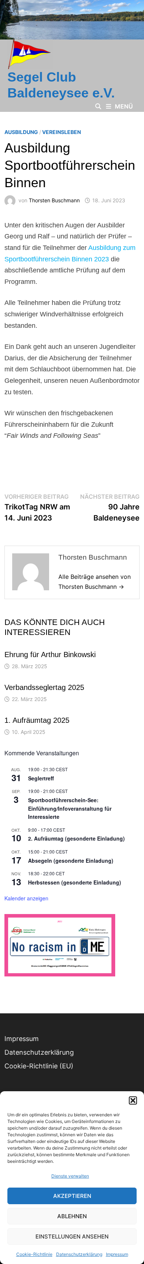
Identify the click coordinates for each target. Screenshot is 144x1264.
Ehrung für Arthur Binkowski (50, 654)
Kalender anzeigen (26, 898)
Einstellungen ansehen (72, 1236)
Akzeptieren (72, 1195)
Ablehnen (72, 1216)
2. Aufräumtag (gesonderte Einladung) (76, 838)
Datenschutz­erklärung (79, 1254)
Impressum (117, 1254)
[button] (133, 1100)
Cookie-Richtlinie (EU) (38, 1066)
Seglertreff (41, 778)
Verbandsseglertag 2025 (44, 687)
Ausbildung (21, 132)
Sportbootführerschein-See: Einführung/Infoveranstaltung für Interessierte (70, 808)
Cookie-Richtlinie (34, 1254)
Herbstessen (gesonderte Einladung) (74, 882)
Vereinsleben (61, 132)
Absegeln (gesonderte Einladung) (70, 860)
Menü (124, 106)
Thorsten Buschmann (54, 200)
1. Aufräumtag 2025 (36, 720)
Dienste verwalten (70, 1176)
